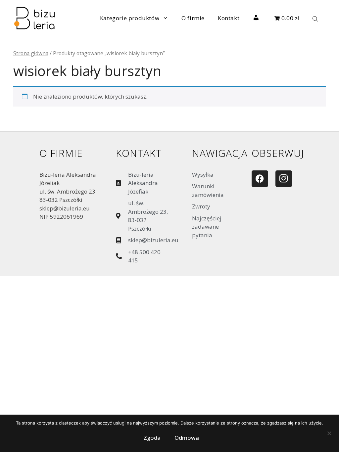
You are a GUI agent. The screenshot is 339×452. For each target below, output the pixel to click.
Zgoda (152, 437)
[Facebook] (260, 178)
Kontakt (228, 18)
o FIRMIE (61, 153)
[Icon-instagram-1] (283, 178)
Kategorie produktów (129, 18)
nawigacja (220, 153)
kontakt (139, 153)
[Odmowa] (329, 435)
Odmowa (186, 437)
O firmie (193, 18)
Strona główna (30, 53)
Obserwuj (278, 153)
